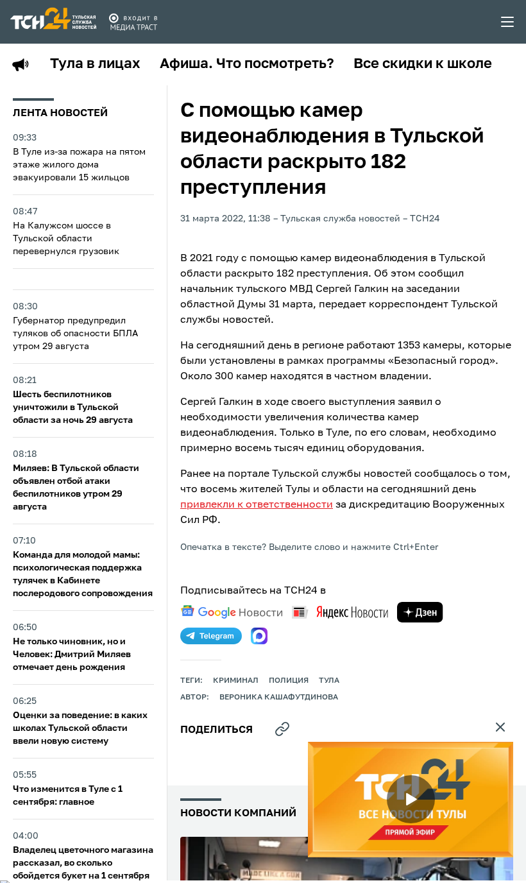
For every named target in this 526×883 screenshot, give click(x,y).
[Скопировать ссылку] (282, 729)
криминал (236, 681)
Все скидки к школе (422, 64)
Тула (329, 681)
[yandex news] (340, 612)
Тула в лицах (95, 64)
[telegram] (211, 636)
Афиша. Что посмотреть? (247, 64)
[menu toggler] (508, 22)
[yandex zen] (420, 612)
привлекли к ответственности (256, 505)
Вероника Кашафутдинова (278, 697)
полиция (289, 681)
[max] (259, 636)
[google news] (231, 612)
